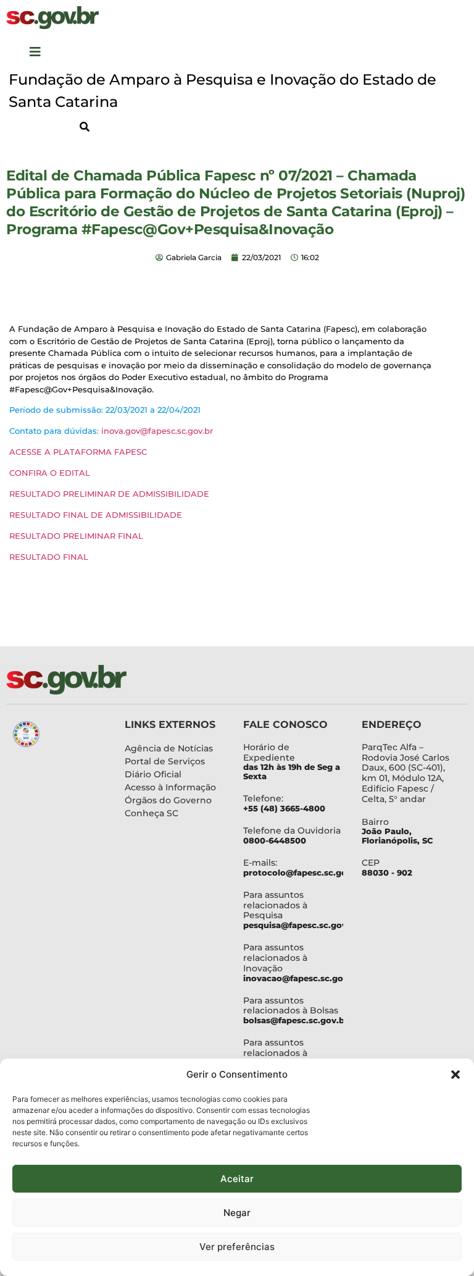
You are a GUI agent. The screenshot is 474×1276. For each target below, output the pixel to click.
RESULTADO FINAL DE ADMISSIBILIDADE (95, 515)
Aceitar (237, 1179)
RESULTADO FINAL (48, 557)
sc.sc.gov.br (190, 431)
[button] (455, 1074)
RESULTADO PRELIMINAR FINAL (76, 536)
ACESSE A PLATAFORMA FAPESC (78, 452)
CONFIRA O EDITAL (49, 473)
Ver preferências (237, 1247)
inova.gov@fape (134, 431)
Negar (237, 1213)
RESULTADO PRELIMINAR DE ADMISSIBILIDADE (109, 494)
